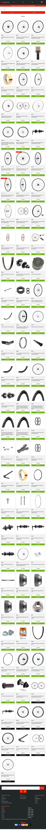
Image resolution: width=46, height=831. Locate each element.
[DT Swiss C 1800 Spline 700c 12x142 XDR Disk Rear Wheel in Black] (23, 79)
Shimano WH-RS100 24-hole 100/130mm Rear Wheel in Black (37, 749)
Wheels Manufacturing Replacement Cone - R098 (37, 591)
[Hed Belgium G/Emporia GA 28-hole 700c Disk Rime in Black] (38, 475)
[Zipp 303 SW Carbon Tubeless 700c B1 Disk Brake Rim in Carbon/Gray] (23, 132)
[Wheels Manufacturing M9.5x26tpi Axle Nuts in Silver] (8, 633)
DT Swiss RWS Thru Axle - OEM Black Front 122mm (22, 749)
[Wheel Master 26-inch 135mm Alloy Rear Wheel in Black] (23, 106)
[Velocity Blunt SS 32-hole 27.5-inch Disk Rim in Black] (38, 633)
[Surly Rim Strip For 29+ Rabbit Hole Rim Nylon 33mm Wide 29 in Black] (38, 53)
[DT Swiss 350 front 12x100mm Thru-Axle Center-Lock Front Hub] (23, 686)
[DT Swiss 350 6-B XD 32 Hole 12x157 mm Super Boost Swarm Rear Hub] (23, 264)
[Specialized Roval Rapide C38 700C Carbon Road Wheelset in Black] (38, 422)
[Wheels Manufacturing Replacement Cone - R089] (23, 580)
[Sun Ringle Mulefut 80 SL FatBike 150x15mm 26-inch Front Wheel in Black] (38, 659)
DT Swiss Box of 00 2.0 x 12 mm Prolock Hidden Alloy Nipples (22, 459)
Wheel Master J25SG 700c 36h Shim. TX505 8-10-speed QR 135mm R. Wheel (37, 38)
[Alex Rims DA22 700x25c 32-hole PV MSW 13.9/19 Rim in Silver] (38, 501)
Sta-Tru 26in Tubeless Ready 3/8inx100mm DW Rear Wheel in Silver (8, 64)
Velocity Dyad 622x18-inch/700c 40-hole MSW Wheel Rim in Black (8, 670)
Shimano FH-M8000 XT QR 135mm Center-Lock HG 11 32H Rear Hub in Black (7, 723)
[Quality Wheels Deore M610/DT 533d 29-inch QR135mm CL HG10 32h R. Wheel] (8, 158)
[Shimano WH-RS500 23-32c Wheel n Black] (38, 316)
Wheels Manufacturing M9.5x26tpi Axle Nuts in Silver (8, 644)
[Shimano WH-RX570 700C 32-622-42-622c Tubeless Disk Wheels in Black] (23, 211)
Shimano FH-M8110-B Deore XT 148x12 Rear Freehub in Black (7, 539)
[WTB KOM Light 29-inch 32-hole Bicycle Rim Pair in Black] (8, 369)
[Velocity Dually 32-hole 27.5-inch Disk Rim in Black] (8, 264)
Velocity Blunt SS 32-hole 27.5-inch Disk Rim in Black (38, 644)
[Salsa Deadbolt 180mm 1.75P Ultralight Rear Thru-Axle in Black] (8, 290)
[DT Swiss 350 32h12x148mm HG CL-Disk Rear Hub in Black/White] (8, 395)
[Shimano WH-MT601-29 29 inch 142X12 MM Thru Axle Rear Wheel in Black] (38, 369)
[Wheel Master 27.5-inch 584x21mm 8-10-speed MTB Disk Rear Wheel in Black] (23, 53)
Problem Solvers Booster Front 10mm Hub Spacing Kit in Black (22, 301)
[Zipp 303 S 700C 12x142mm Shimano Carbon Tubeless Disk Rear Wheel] (23, 712)
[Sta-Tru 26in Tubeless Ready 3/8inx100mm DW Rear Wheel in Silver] (8, 53)
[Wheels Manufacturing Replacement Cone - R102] (8, 607)
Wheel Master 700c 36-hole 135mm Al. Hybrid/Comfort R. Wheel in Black (6, 117)
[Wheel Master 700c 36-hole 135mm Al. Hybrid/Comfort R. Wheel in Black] (8, 106)
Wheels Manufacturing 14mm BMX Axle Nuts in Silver (37, 618)
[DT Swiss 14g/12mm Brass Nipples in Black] (8, 686)
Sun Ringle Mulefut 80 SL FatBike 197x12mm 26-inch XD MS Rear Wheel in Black (22, 670)
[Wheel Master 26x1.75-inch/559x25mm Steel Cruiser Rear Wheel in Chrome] (23, 554)
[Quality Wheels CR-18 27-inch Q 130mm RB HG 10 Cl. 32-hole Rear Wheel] (8, 211)
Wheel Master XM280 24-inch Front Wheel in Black (7, 38)
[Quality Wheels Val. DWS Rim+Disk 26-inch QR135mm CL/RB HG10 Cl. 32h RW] (38, 158)
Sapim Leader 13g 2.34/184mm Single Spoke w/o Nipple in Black (22, 512)
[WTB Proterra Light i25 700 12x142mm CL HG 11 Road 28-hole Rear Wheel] (23, 237)
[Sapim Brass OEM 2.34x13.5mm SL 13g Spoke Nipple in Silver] (8, 501)
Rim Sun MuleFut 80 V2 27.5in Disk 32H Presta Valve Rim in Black (22, 354)
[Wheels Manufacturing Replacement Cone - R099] (23, 607)
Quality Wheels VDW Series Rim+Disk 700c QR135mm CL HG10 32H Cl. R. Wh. (7, 196)
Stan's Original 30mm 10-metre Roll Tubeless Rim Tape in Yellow (7, 90)
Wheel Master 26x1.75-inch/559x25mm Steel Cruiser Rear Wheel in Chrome (22, 565)
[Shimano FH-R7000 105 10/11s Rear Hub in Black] (38, 528)
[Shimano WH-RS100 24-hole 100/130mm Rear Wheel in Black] (38, 738)
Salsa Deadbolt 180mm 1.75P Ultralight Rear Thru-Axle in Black (7, 301)
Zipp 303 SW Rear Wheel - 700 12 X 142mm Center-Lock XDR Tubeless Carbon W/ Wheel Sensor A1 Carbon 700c (7, 143)
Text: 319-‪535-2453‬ (23, 798)
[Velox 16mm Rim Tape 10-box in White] (23, 633)
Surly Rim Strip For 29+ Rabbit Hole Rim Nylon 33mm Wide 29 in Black (38, 64)
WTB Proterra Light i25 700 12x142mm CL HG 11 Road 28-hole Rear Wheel (22, 248)
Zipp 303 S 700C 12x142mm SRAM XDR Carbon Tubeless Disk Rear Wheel (36, 723)
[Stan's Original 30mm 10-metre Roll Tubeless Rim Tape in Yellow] (8, 79)
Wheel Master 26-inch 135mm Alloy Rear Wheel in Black (22, 117)
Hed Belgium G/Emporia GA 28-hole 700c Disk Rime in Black (37, 486)
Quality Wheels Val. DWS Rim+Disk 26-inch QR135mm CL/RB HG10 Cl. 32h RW (37, 169)
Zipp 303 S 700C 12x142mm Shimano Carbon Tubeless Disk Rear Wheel (22, 723)
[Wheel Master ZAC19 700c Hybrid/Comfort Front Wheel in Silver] (38, 106)
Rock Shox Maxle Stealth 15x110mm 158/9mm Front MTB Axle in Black (37, 354)
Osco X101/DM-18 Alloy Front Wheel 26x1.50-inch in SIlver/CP (37, 248)
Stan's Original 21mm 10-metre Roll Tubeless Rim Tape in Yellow (22, 486)
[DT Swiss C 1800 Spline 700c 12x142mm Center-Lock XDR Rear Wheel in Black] (38, 290)
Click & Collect (4, 798)
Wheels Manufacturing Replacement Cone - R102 (7, 618)
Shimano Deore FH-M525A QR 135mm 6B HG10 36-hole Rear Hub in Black (37, 143)
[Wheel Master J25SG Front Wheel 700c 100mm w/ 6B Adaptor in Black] (38, 211)
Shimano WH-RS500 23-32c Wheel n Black (37, 326)
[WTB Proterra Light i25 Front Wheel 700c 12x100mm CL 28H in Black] (8, 237)
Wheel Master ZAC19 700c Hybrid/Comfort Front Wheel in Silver (37, 117)
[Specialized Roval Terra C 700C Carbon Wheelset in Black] (38, 449)
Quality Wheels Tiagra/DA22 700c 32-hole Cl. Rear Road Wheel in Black (22, 196)
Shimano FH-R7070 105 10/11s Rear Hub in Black (7, 565)
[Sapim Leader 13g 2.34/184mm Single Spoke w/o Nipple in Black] (23, 501)
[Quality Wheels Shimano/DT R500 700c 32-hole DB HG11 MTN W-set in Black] (38, 686)
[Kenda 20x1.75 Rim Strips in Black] (38, 264)
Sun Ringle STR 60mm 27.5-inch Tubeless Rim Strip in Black (7, 354)
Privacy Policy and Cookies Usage (7, 802)
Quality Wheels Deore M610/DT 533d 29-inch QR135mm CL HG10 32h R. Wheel (7, 169)
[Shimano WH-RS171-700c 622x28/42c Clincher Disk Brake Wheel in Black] (8, 765)
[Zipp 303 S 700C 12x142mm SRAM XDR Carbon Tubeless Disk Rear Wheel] (38, 712)
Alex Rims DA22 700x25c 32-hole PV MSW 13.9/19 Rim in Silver (37, 512)
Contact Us (36, 802)
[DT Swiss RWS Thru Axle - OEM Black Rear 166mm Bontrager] (8, 475)
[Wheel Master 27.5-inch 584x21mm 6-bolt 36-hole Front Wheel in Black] (23, 27)
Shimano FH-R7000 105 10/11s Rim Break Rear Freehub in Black (22, 539)
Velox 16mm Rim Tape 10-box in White (21, 643)
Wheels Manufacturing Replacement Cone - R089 (22, 591)
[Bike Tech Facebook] (21, 791)
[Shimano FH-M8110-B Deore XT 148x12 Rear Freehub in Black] (8, 528)
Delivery (3, 797)
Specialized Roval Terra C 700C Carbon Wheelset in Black (36, 459)
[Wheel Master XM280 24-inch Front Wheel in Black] (8, 27)
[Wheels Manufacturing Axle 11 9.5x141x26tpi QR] (8, 580)
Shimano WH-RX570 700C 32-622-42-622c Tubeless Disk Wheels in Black (22, 222)
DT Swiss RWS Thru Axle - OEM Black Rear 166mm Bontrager (7, 486)
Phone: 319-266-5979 (23, 797)
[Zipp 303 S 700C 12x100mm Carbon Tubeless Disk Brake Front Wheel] (8, 738)
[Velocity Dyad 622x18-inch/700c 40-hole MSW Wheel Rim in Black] (8, 659)
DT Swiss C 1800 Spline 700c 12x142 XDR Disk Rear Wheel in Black (22, 90)
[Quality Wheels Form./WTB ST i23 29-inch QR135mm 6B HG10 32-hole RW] (38, 185)
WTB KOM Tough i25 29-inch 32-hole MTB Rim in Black (23, 380)
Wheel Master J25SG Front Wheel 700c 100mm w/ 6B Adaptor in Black (38, 222)
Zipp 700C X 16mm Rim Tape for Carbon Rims (37, 564)
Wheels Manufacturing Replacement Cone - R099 (22, 618)
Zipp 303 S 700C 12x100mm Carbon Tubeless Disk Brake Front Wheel (7, 749)
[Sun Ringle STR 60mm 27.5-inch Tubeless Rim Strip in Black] (8, 343)
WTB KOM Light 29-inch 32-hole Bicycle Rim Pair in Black (7, 380)
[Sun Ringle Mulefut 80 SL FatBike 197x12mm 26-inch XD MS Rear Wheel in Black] (23, 659)
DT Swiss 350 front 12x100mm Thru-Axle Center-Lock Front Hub (22, 697)
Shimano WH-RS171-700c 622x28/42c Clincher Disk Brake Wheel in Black (7, 776)
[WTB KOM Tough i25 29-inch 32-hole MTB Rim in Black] (23, 369)
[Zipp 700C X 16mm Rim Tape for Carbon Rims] (38, 554)
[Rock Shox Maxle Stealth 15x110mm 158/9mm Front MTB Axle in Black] (38, 343)
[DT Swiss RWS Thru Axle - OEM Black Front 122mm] (23, 738)
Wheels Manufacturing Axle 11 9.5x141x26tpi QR (7, 591)
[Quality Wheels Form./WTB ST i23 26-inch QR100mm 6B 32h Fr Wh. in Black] (23, 158)
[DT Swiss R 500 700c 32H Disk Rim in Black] (8, 316)
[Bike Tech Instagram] (25, 791)
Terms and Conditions (5, 801)
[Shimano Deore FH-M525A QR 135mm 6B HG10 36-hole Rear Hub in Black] (38, 132)
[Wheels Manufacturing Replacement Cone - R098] (38, 580)
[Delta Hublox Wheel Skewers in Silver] (8, 449)
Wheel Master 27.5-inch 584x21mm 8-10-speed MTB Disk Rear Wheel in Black (22, 64)
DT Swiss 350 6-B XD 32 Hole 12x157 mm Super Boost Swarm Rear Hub (23, 275)
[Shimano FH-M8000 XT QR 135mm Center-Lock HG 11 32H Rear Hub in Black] (8, 712)
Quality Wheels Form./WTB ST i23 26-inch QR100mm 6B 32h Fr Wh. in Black (22, 169)
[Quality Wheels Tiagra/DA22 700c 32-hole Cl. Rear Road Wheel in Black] (23, 185)
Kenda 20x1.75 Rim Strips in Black (36, 274)
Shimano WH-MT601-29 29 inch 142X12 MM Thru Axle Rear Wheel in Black (37, 380)
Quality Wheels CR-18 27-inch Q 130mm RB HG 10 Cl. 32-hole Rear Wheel (7, 222)
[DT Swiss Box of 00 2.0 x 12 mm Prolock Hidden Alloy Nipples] (23, 449)
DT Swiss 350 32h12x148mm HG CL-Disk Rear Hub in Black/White (7, 406)
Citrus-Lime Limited (26, 828)
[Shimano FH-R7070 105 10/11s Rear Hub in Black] (8, 554)
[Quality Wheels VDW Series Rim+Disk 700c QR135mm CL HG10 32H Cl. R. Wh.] (8, 185)
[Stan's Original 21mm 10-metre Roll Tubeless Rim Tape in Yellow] (23, 475)
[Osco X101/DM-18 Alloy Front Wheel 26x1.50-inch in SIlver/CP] (38, 237)
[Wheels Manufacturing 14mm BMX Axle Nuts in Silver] (38, 607)
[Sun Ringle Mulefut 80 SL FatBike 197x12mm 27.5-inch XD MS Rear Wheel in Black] (23, 316)
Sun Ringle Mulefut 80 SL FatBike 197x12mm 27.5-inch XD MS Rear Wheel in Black (22, 327)
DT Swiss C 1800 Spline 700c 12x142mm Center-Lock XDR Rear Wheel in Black (37, 301)
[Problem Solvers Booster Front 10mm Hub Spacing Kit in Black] (23, 290)
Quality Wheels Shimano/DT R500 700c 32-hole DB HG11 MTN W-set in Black (37, 697)
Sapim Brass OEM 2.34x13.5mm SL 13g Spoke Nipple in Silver (7, 512)
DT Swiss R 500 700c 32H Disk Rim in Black (7, 326)
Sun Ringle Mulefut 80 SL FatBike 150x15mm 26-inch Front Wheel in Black (37, 670)
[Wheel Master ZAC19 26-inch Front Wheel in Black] (38, 79)
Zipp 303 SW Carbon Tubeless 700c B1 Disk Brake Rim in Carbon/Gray (22, 143)
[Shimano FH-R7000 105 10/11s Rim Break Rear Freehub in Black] (23, 528)
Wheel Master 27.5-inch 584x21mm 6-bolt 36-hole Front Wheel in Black (22, 38)
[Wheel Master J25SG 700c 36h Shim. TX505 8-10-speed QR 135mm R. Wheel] (38, 27)
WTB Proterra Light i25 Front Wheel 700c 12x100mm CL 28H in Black (7, 248)
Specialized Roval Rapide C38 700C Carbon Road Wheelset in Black (37, 433)
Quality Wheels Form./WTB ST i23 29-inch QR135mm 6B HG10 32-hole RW (37, 196)
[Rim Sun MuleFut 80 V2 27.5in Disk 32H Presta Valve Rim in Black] (23, 343)
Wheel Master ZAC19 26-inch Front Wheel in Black (37, 90)
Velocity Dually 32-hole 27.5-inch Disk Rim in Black (7, 275)
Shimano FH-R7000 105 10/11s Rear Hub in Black (37, 539)
